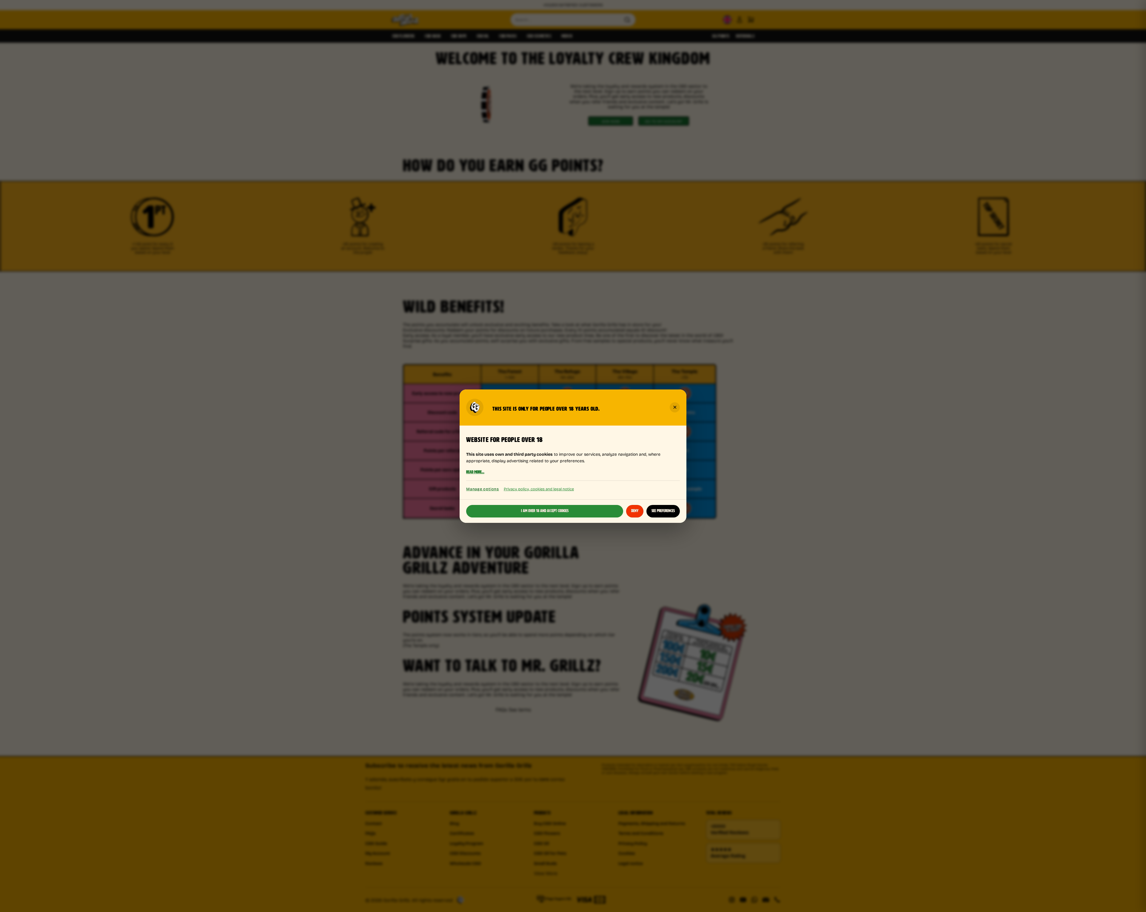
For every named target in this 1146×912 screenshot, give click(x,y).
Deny (634, 511)
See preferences (663, 511)
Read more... (475, 472)
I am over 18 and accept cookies (545, 511)
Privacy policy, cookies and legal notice (539, 489)
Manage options (482, 489)
